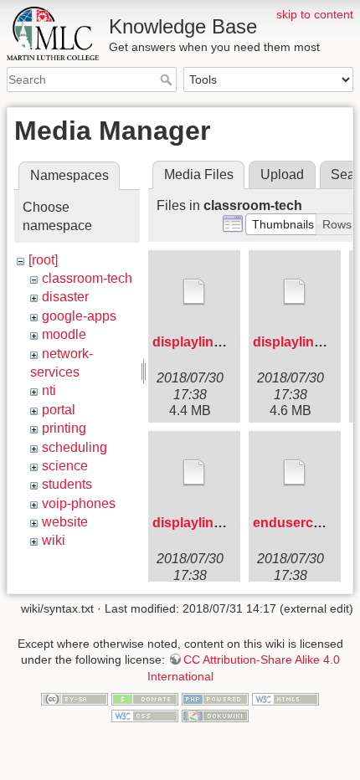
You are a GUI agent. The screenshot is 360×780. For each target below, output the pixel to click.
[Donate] (144, 699)
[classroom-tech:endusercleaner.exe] (295, 473)
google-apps (79, 316)
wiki (53, 540)
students (67, 484)
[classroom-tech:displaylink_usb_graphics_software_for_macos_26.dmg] (295, 292)
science (65, 466)
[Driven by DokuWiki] (215, 714)
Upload (282, 174)
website (65, 522)
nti (49, 390)
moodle (64, 334)
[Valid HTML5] (285, 699)
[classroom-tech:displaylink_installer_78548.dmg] (194, 292)
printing (64, 428)
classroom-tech (87, 278)
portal (58, 410)
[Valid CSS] (144, 714)
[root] (43, 260)
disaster (65, 297)
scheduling (74, 447)
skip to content (314, 14)
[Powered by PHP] (215, 699)
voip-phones (79, 503)
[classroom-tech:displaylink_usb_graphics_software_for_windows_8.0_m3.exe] (194, 473)
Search (168, 79)
